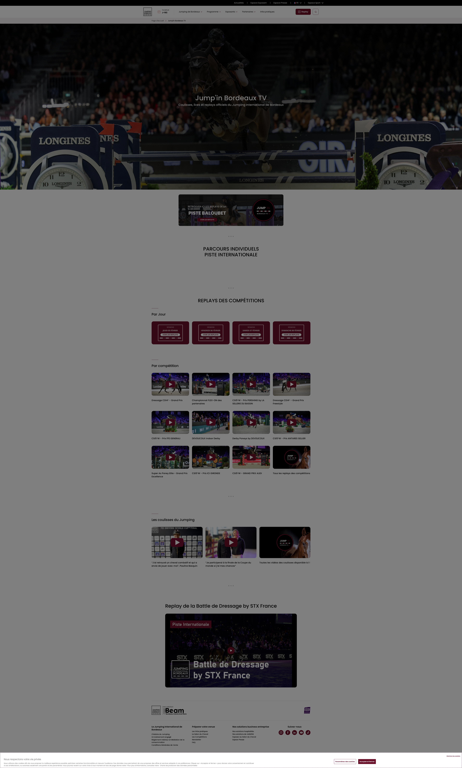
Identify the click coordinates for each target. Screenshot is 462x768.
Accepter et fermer (367, 761)
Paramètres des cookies (345, 761)
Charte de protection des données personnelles (178, 765)
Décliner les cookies (453, 756)
